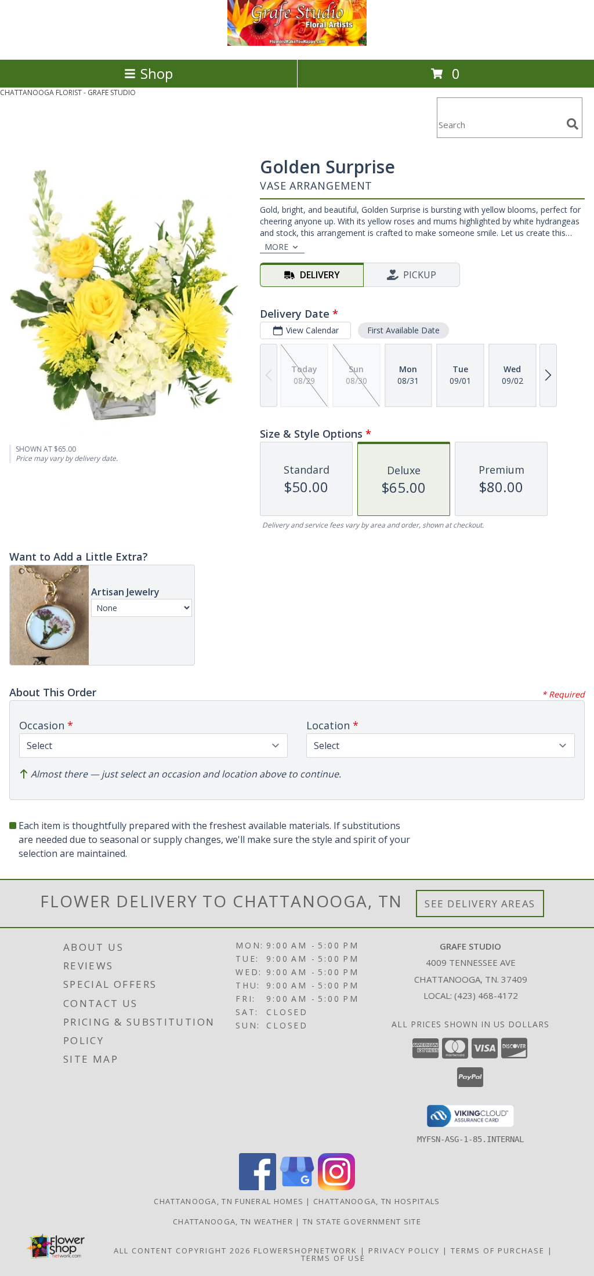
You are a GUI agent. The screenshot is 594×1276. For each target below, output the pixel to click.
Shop (156, 73)
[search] (572, 124)
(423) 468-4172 (486, 995)
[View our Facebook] (257, 1187)
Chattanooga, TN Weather (233, 1221)
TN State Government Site (362, 1221)
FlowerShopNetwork (305, 1250)
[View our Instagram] (336, 1187)
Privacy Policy (404, 1250)
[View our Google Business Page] (297, 1187)
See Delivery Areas (480, 903)
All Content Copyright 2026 (182, 1250)
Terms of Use (333, 1258)
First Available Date (403, 330)
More (276, 246)
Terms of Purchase (498, 1250)
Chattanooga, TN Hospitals (376, 1201)
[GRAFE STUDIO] (297, 42)
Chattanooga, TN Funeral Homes (228, 1201)
